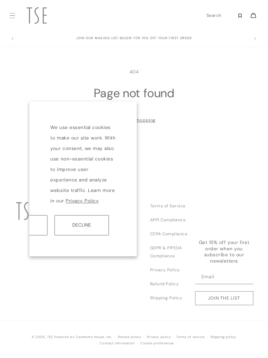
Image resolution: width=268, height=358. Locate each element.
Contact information (116, 343)
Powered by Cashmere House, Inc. (83, 337)
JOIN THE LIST (224, 298)
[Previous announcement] (12, 38)
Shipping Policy (166, 298)
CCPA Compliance (169, 234)
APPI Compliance (168, 220)
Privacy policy (159, 337)
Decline (81, 225)
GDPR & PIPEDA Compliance (166, 252)
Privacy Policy (82, 201)
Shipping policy (223, 337)
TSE (50, 337)
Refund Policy (164, 284)
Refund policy (129, 337)
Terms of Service (168, 206)
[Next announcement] (255, 38)
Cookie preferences (157, 343)
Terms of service (190, 337)
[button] (12, 15)
